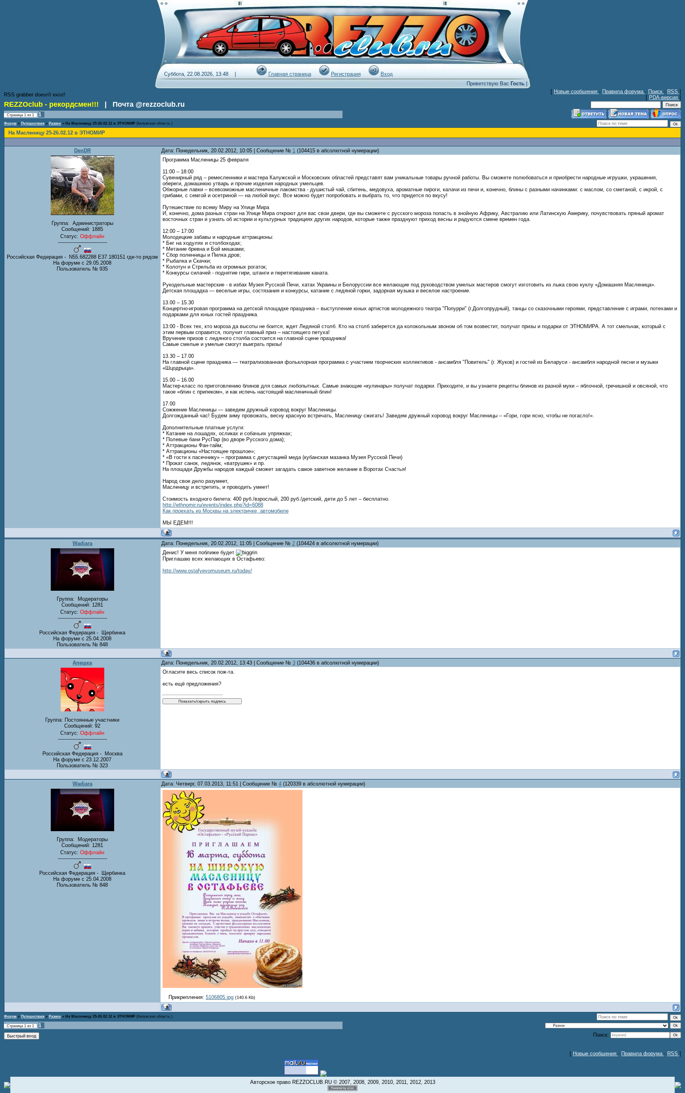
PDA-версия (664, 97)
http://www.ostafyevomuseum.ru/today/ (207, 571)
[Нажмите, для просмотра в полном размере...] (232, 986)
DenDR (82, 151)
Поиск (656, 91)
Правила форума (623, 91)
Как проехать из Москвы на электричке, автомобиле (226, 511)
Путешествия (32, 123)
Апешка (82, 663)
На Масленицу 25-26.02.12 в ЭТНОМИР (100, 123)
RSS (673, 91)
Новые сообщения (576, 91)
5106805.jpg (219, 997)
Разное (55, 123)
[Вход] (374, 74)
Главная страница (289, 74)
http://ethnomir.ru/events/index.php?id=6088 (213, 505)
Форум (10, 123)
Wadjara (82, 543)
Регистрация (346, 74)
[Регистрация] (324, 74)
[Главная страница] (261, 74)
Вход (387, 74)
